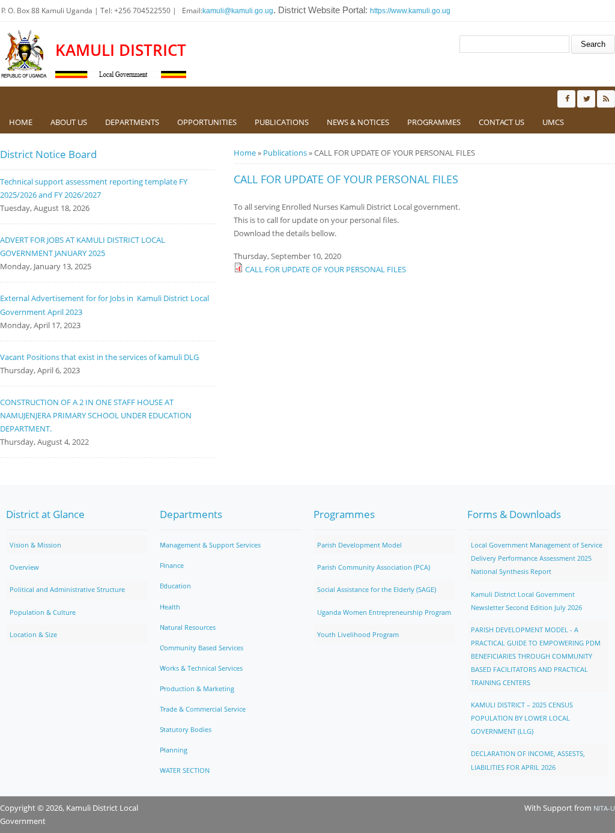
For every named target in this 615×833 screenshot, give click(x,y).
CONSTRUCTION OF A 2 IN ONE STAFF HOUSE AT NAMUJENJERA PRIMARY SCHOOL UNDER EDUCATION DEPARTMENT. (96, 415)
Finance (172, 565)
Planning (173, 749)
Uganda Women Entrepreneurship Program (384, 612)
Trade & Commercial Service (203, 708)
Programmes (434, 122)
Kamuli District (120, 50)
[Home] (24, 54)
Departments (132, 122)
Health (170, 606)
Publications (282, 122)
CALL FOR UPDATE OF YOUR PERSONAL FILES (325, 269)
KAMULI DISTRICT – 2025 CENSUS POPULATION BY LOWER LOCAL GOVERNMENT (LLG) (522, 718)
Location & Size (33, 634)
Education (175, 585)
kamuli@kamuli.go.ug (237, 11)
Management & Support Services (210, 544)
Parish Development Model (359, 544)
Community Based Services (201, 647)
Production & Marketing (197, 688)
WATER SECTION (185, 770)
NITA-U (604, 808)
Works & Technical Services (201, 668)
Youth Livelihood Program (358, 634)
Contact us (501, 122)
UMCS (553, 122)
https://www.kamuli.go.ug (410, 11)
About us (68, 122)
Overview (24, 567)
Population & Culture (43, 612)
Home (20, 122)
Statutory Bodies (185, 729)
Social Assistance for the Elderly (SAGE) (376, 589)
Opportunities (207, 122)
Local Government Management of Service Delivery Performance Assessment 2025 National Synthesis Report (536, 558)
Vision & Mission (35, 544)
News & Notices (358, 122)
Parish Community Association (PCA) (373, 567)
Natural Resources (188, 627)
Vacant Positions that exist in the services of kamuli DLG (99, 357)
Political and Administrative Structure (67, 589)
